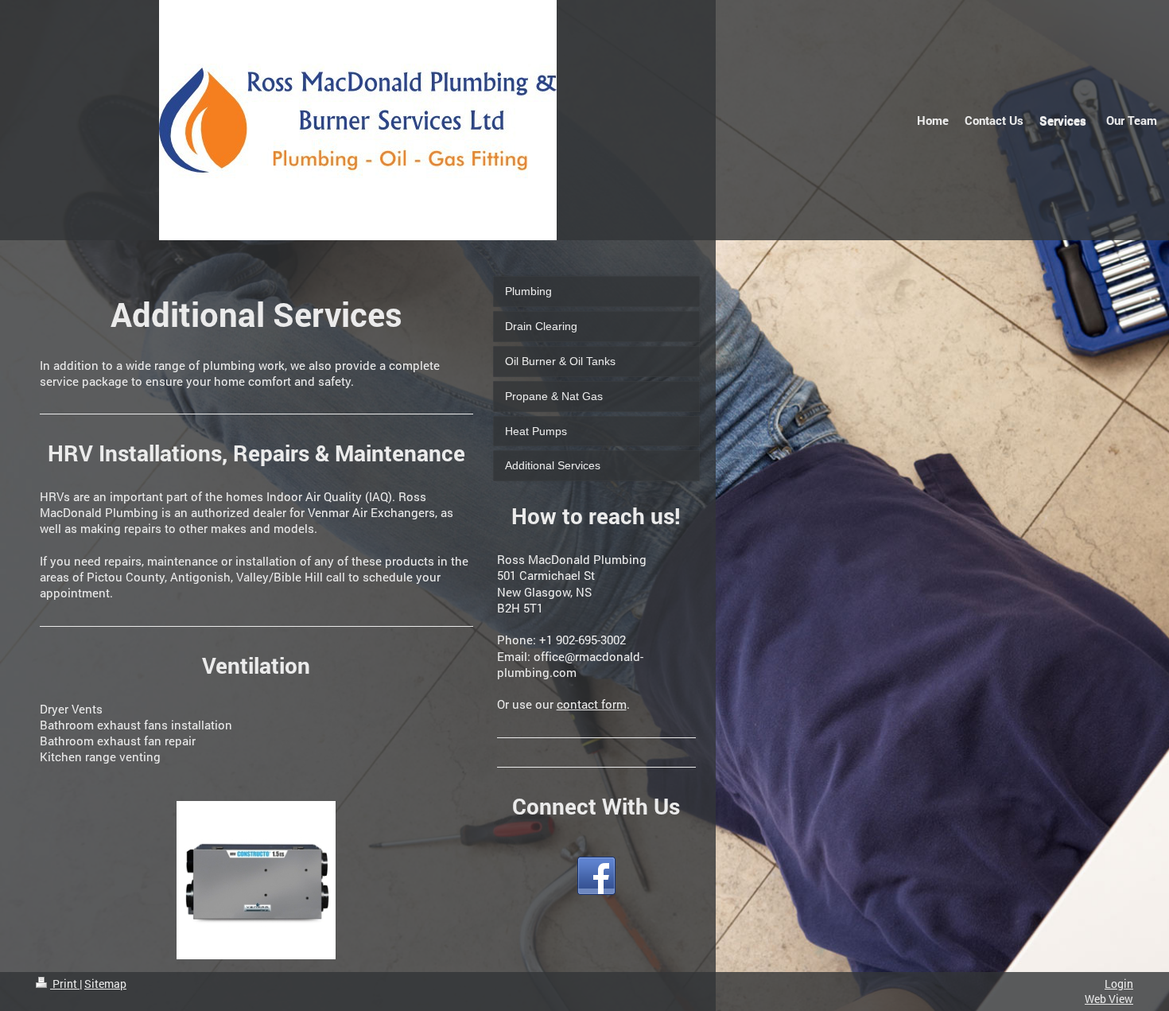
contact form (592, 704)
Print (65, 983)
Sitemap (105, 983)
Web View (1109, 998)
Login (1119, 983)
